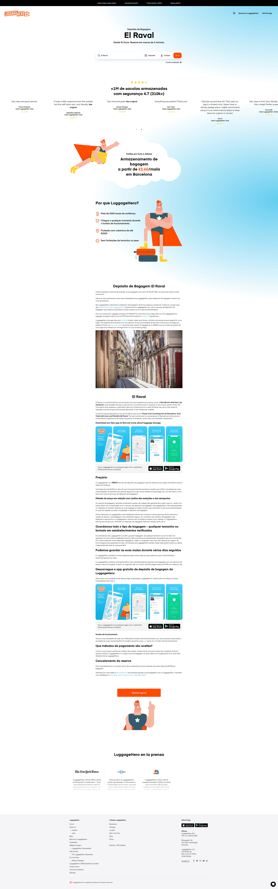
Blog (71, 836)
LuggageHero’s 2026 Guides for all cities (84, 863)
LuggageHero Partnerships (81, 848)
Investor (75, 830)
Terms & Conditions (77, 869)
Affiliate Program (75, 845)
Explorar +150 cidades (117, 845)
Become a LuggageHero (249, 13)
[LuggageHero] (16, 15)
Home (72, 824)
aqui (145, 641)
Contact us (185, 861)
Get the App (267, 13)
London (112, 830)
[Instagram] (200, 860)
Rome (111, 839)
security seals (116, 325)
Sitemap (72, 873)
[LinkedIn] (207, 860)
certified (124, 320)
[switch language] (234, 13)
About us (73, 827)
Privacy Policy (74, 866)
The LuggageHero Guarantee (82, 854)
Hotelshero (73, 842)
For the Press (74, 857)
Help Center (74, 851)
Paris (111, 836)
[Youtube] (203, 860)
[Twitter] (197, 860)
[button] (273, 884)
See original (131, 101)
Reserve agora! (139, 692)
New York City (114, 833)
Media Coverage (78, 860)
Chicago (112, 827)
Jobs (73, 833)
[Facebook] (194, 860)
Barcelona (145, 316)
